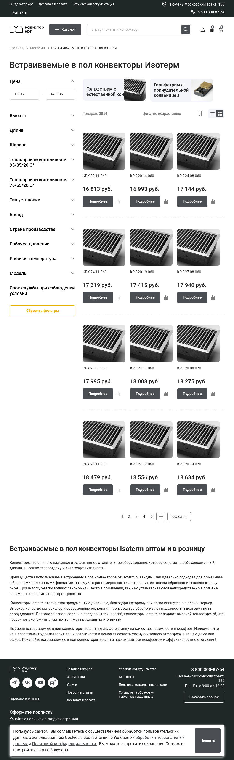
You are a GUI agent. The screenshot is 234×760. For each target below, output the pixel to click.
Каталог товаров (79, 669)
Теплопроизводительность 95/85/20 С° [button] (38, 162)
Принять (207, 740)
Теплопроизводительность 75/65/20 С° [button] (38, 182)
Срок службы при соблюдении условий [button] (42, 290)
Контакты (19, 12)
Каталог (68, 29)
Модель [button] (18, 273)
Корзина (222, 27)
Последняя (179, 516)
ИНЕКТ (34, 699)
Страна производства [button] (33, 229)
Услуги (72, 684)
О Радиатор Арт (21, 4)
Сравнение (212, 27)
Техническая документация (93, 4)
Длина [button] (16, 130)
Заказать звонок (204, 697)
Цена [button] (15, 81)
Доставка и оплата (53, 4)
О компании (76, 677)
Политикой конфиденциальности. (64, 743)
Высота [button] (18, 115)
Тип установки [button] (25, 200)
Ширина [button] (18, 145)
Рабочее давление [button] (29, 244)
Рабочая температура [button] (33, 258)
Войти (202, 29)
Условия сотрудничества (138, 669)
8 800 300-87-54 (211, 12)
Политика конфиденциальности (143, 684)
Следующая (160, 516)
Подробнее (97, 201)
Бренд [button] (16, 214)
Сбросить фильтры (42, 310)
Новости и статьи (80, 692)
